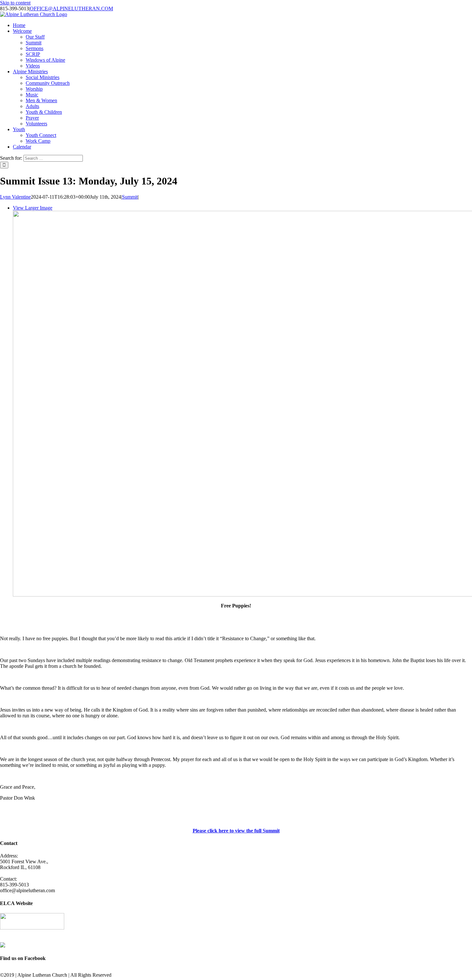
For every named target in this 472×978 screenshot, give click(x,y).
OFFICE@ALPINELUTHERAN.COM (71, 8)
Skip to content (15, 2)
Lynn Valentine (15, 197)
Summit (130, 197)
